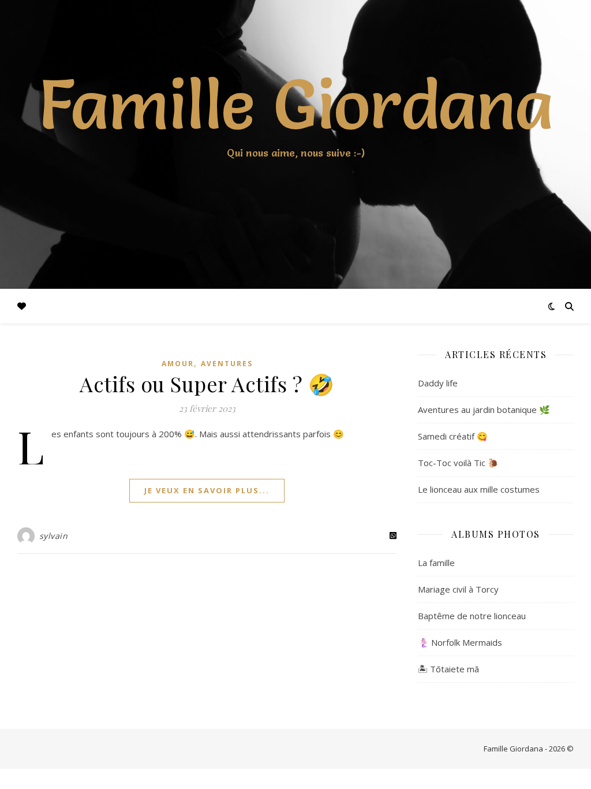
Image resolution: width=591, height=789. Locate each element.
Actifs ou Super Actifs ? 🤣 (207, 383)
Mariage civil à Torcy (458, 589)
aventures (227, 364)
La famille (436, 562)
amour (178, 364)
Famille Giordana (296, 104)
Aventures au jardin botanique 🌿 (484, 409)
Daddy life (438, 383)
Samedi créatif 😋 (453, 436)
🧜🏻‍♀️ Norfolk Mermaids (460, 642)
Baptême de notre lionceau (472, 615)
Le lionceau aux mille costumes (479, 489)
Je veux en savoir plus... (207, 490)
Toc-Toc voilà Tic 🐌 (458, 462)
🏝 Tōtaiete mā (448, 669)
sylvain (53, 535)
